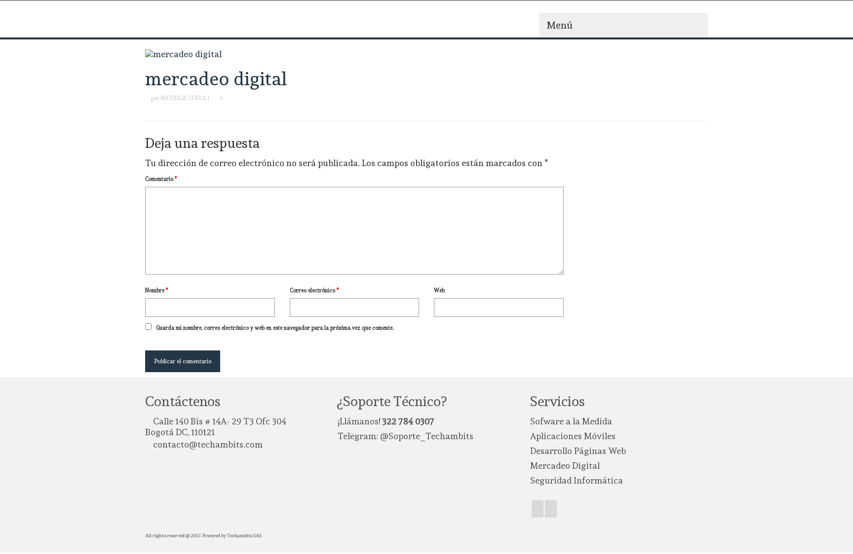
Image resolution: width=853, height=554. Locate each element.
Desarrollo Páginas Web (578, 451)
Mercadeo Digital (565, 465)
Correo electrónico (314, 290)
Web (439, 290)
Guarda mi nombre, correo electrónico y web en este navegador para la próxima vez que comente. (274, 328)
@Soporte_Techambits (426, 436)
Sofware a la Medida (571, 421)
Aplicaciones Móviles (573, 436)
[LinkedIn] (551, 509)
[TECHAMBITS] (234, 23)
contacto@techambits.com (208, 444)
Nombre (156, 290)
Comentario (161, 179)
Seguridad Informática (576, 480)
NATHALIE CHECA (183, 98)
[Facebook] (537, 509)
